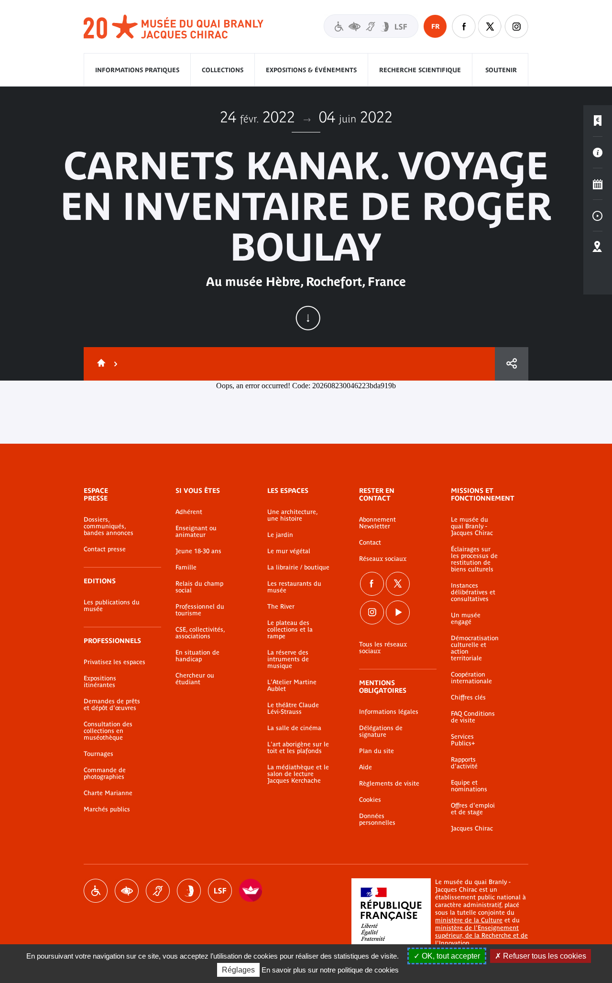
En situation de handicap (197, 656)
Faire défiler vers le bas (307, 318)
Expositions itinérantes (100, 681)
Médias (597, 215)
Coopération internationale (471, 678)
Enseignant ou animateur (196, 531)
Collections (222, 70)
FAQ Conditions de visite (473, 717)
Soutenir (501, 70)
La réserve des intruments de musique (288, 659)
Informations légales (388, 712)
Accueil (99, 364)
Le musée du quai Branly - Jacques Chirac (472, 526)
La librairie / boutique (298, 567)
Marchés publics (107, 809)
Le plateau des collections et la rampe (290, 630)
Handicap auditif (158, 891)
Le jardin (280, 535)
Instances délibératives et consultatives (473, 592)
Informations (597, 152)
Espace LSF (220, 891)
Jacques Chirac (472, 828)
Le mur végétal (288, 551)
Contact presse (105, 549)
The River (281, 606)
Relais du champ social (199, 587)
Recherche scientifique (420, 70)
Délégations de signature (381, 731)
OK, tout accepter (450, 956)
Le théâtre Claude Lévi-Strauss (293, 708)
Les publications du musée (112, 605)
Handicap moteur (96, 891)
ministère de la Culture (469, 920)
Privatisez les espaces (114, 662)
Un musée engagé (466, 618)
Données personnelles (377, 819)
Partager (511, 364)
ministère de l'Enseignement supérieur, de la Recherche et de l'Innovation (481, 935)
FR (435, 26)
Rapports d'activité (464, 763)
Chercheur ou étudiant (194, 679)
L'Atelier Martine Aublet (292, 685)
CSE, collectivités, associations (200, 633)
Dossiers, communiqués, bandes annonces (108, 526)
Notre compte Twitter (490, 26)
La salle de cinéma (294, 728)
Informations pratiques (137, 70)
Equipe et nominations (469, 786)
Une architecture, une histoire (292, 515)
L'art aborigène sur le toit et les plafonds (298, 747)
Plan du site (376, 751)
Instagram (516, 26)
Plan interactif (597, 247)
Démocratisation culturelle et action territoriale (475, 648)
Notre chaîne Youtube (397, 612)
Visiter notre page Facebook (464, 26)
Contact (370, 542)
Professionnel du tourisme (199, 610)
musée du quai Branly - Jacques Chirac (174, 27)
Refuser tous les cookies (543, 956)
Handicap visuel (127, 891)
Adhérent (188, 512)
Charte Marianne (108, 793)
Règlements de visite (389, 783)
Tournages (98, 754)
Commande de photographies (105, 773)
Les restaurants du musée (294, 587)
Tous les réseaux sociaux (383, 648)
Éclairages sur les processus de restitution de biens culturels (474, 559)
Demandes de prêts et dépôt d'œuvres (112, 704)
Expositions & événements (311, 70)
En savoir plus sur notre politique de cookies (330, 970)
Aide (365, 767)
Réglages (238, 970)
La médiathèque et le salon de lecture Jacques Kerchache (298, 774)
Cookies (370, 800)
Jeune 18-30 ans (198, 551)
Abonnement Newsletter (377, 523)
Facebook (372, 583)
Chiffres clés (468, 697)
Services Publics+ (463, 740)
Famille (186, 567)
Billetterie (597, 121)
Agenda (597, 184)
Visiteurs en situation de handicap (371, 26)
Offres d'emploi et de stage (473, 809)
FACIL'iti (251, 891)
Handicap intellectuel (189, 891)
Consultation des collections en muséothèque (108, 731)
